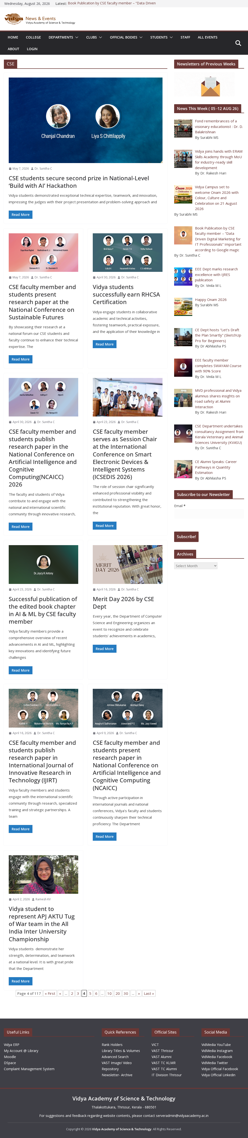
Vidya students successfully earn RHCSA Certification (126, 294)
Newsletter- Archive (117, 1075)
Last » (149, 993)
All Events (207, 37)
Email (180, 505)
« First (50, 993)
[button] (75, 37)
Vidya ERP (11, 1044)
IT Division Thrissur (167, 1075)
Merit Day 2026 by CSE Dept (123, 602)
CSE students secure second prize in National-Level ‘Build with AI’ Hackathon (79, 181)
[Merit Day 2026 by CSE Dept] (127, 564)
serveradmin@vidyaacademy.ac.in (182, 1115)
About (13, 49)
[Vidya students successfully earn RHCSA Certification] (127, 252)
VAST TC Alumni (164, 1069)
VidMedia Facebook (217, 1056)
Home (13, 37)
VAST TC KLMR (164, 1062)
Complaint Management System (29, 1069)
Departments (61, 37)
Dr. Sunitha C (43, 168)
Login (32, 49)
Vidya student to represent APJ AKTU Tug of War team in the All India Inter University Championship (42, 924)
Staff (185, 37)
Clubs (91, 37)
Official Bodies (123, 37)
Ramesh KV (43, 899)
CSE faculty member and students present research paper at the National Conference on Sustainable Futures (42, 302)
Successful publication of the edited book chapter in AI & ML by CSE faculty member (43, 610)
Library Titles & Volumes (121, 1050)
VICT (155, 1044)
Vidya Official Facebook (220, 1069)
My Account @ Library (21, 1050)
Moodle (10, 1056)
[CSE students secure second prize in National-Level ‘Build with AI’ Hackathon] (86, 120)
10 (109, 993)
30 (126, 993)
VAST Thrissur (162, 1050)
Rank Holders (112, 1044)
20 (118, 993)
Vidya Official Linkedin (218, 1075)
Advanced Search (115, 1056)
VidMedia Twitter (215, 1062)
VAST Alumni (161, 1056)
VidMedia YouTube (216, 1044)
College (33, 37)
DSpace (10, 1062)
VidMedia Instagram (217, 1050)
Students (159, 37)
